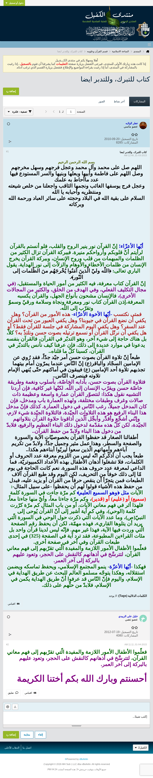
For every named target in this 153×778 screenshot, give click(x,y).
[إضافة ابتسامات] (8, 707)
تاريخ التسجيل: (129, 139)
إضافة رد (11, 734)
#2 (7, 644)
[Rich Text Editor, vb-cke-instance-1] (76, 718)
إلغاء (40, 734)
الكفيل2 (142, 747)
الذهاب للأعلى (11, 747)
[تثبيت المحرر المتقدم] (15, 707)
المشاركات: (131, 142)
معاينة (27, 734)
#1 (7, 151)
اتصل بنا (27, 747)
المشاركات (139, 101)
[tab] (139, 101)
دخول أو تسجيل (16, 3)
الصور (102, 101)
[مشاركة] (10, 141)
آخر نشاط (119, 101)
